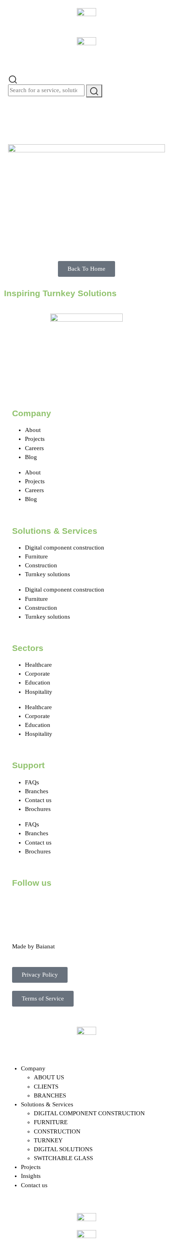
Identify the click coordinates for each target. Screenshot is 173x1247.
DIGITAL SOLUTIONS (63, 1149)
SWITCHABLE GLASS (63, 1158)
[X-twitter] (44, 905)
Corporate (37, 673)
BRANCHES (50, 1095)
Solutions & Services (47, 1104)
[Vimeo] (109, 905)
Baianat (45, 946)
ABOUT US (49, 1077)
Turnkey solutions (47, 574)
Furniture (36, 556)
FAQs (32, 782)
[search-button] (94, 90)
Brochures (38, 809)
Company (33, 1068)
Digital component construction (64, 547)
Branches (36, 791)
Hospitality (38, 692)
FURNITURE (51, 1122)
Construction (41, 565)
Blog (31, 457)
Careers (34, 448)
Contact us (38, 800)
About (33, 430)
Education (37, 682)
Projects (35, 439)
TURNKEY (48, 1140)
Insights (31, 1176)
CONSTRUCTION (57, 1131)
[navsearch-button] (13, 79)
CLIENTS (46, 1086)
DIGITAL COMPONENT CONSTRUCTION (89, 1113)
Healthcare (38, 664)
